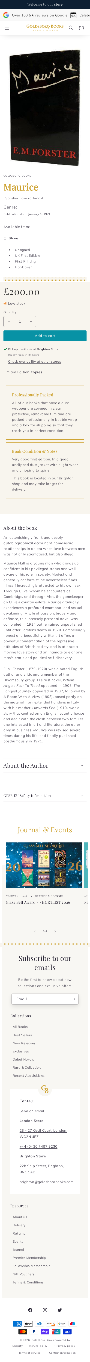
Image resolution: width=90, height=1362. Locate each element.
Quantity (10, 312)
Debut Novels (23, 1059)
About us (20, 1217)
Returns (19, 1233)
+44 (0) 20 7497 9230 (38, 1146)
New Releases (24, 1043)
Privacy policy (66, 1345)
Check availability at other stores (34, 361)
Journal (18, 1250)
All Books (20, 1027)
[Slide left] (35, 931)
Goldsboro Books (43, 1340)
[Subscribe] (73, 999)
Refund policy (38, 1345)
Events (18, 1241)
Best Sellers (22, 1035)
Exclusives (21, 1051)
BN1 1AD (28, 1172)
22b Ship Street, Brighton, (42, 1166)
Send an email (32, 1111)
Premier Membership (29, 1258)
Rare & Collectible (27, 1067)
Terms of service (29, 1352)
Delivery (19, 1225)
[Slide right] (55, 931)
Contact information (62, 1352)
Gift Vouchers (24, 1274)
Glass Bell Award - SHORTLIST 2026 (38, 902)
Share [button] (13, 238)
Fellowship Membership (32, 1266)
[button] (7, 28)
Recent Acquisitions (29, 1076)
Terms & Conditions (28, 1282)
